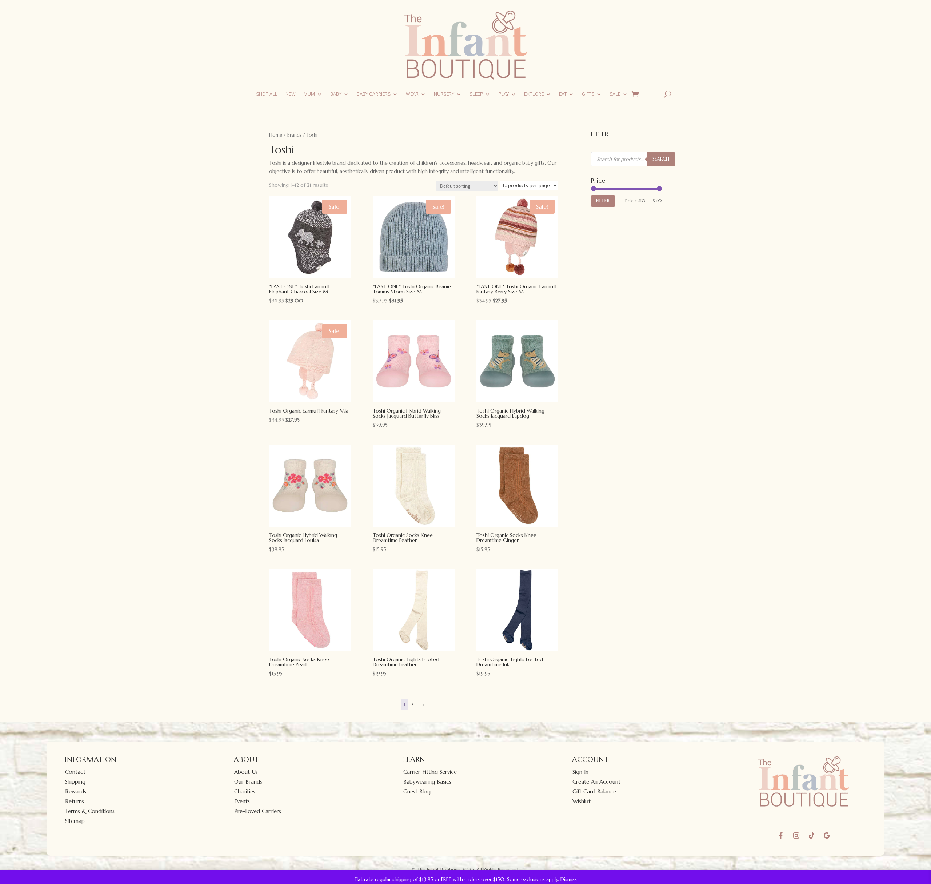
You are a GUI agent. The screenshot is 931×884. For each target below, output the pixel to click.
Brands (294, 135)
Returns (74, 801)
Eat (563, 94)
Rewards (75, 791)
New (290, 94)
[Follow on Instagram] (796, 835)
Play (503, 94)
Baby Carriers (374, 94)
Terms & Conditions (90, 811)
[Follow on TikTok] (811, 835)
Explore (534, 94)
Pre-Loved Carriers (257, 811)
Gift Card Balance (594, 791)
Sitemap (75, 820)
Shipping (75, 781)
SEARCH (660, 159)
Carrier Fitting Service (430, 771)
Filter (603, 200)
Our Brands (248, 781)
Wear (412, 94)
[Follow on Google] (826, 835)
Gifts (588, 94)
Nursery (444, 94)
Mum (309, 94)
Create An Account (596, 781)
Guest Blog (417, 791)
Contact (75, 771)
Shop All (266, 94)
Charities (244, 791)
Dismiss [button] (568, 879)
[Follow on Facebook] (781, 835)
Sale (615, 94)
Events (242, 801)
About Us (246, 771)
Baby (335, 94)
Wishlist (581, 801)
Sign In (580, 771)
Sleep (476, 94)
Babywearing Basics (427, 781)
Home (275, 135)
